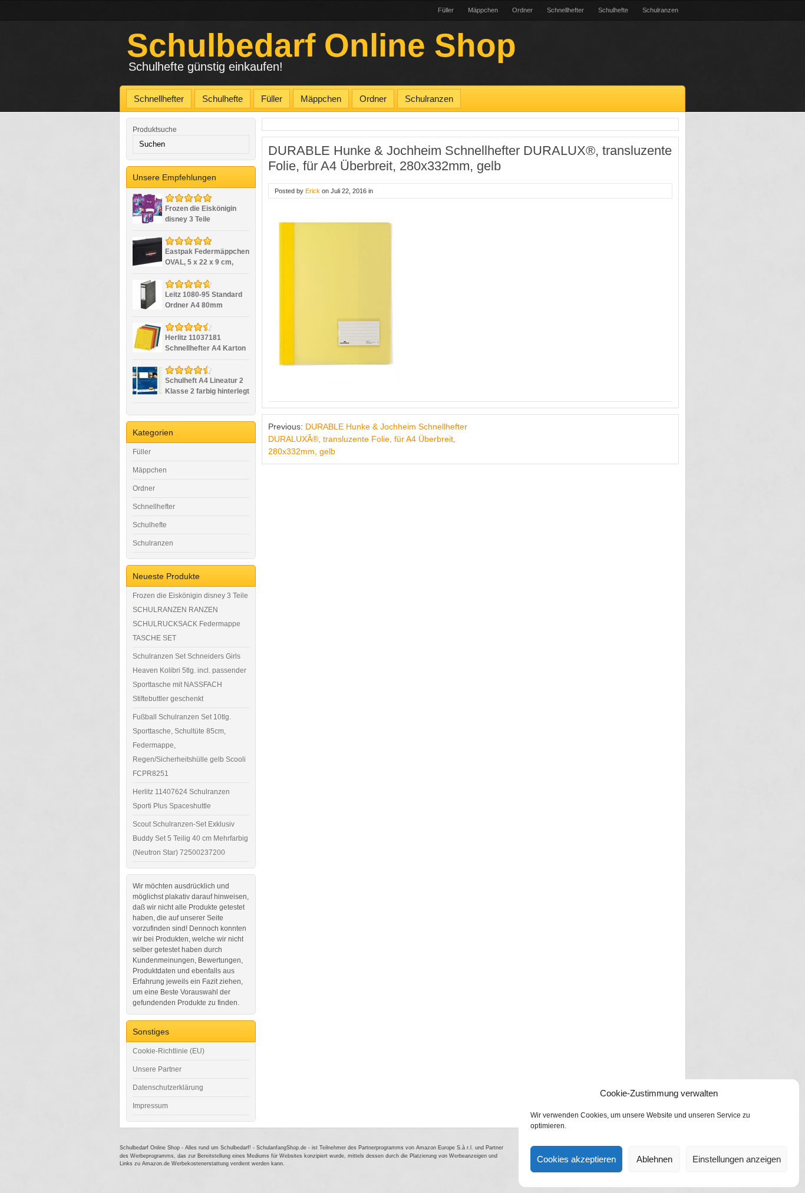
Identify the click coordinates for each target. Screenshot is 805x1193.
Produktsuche (155, 129)
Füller (446, 10)
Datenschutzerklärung (168, 1087)
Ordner (522, 10)
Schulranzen (660, 10)
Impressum (150, 1106)
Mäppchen (483, 10)
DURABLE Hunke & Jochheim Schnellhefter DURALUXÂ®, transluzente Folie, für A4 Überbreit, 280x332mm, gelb (367, 439)
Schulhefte (613, 10)
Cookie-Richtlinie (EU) (168, 1051)
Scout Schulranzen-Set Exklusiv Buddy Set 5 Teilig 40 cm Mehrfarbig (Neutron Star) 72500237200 (190, 838)
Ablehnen (654, 1159)
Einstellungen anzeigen (736, 1159)
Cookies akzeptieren (576, 1159)
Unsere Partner (157, 1069)
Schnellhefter (565, 10)
